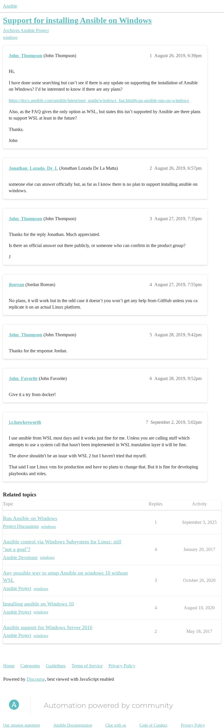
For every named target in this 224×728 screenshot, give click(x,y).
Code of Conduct (153, 725)
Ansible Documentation (72, 725)
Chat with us (115, 725)
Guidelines (56, 665)
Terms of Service (87, 665)
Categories (30, 665)
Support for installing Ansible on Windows (77, 20)
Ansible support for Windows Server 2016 (47, 627)
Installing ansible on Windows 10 (38, 604)
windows (10, 37)
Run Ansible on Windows (30, 518)
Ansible (10, 6)
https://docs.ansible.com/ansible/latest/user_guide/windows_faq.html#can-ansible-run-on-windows (99, 100)
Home (9, 665)
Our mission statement (21, 725)
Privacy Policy (121, 665)
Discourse (36, 679)
